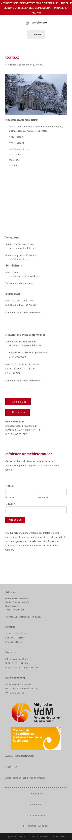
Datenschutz (36, 793)
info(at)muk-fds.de (39, 537)
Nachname (43, 497)
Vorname (10, 497)
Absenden (15, 520)
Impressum (36, 804)
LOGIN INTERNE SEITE (36, 826)
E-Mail (10, 503)
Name (10, 486)
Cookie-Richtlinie (36, 815)
